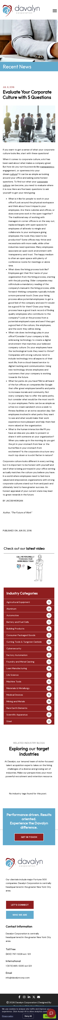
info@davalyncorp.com (18, 977)
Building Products (15, 628)
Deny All (28, 1016)
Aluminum (11, 608)
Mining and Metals (15, 701)
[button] (29, 568)
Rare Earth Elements (16, 708)
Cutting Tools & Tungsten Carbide (24, 641)
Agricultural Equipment (18, 602)
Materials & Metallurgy (18, 688)
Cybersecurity (13, 648)
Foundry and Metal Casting (20, 661)
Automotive (12, 615)
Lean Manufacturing (16, 668)
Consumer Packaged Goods (20, 635)
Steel (9, 721)
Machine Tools (13, 681)
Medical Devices (14, 694)
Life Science (12, 674)
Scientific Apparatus (17, 714)
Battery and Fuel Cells (17, 622)
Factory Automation (16, 655)
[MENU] (55, 10)
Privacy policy (7, 1016)
